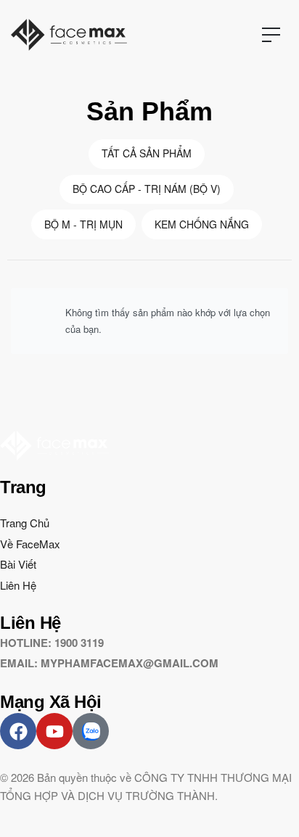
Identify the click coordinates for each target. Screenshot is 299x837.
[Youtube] (54, 731)
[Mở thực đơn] (271, 35)
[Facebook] (18, 731)
